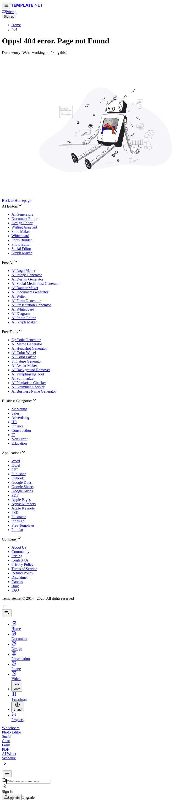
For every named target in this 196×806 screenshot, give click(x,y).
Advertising (20, 418)
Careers (17, 582)
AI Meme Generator (26, 344)
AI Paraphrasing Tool (27, 374)
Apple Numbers (23, 504)
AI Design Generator (27, 279)
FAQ (15, 590)
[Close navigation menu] (6, 613)
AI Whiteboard (22, 309)
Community (20, 552)
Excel (15, 465)
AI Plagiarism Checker (28, 383)
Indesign (17, 521)
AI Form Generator (26, 301)
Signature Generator (26, 361)
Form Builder (21, 240)
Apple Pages (21, 500)
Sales (15, 413)
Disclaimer (19, 577)
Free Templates (22, 525)
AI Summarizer (23, 378)
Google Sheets (22, 487)
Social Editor (21, 249)
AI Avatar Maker (24, 366)
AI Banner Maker (24, 288)
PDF (15, 495)
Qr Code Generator (26, 340)
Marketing (19, 409)
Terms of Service (24, 569)
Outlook (17, 478)
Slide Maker (20, 231)
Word (15, 461)
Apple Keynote (23, 508)
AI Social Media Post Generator (35, 283)
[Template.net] (27, 7)
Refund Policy (22, 573)
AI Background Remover (30, 370)
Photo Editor (21, 244)
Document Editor (24, 219)
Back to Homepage (16, 200)
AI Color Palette (23, 357)
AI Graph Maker (24, 322)
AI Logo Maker (23, 271)
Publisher (18, 474)
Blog (15, 586)
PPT (14, 470)
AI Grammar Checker (27, 387)
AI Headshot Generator (29, 348)
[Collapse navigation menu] (7, 773)
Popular (17, 530)
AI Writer (18, 296)
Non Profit (19, 439)
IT (13, 435)
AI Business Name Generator (33, 391)
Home (16, 25)
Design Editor (22, 223)
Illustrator (18, 517)
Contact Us (19, 560)
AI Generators (22, 214)
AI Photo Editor (23, 318)
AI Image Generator (26, 275)
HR (14, 422)
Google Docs (21, 482)
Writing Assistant (24, 227)
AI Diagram (20, 314)
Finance (17, 426)
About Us (18, 547)
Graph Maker (21, 253)
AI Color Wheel (23, 353)
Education (19, 443)
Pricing (16, 556)
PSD (15, 512)
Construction (21, 430)
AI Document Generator (29, 292)
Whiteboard (20, 236)
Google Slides (22, 491)
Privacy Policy (22, 564)
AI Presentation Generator (31, 305)
